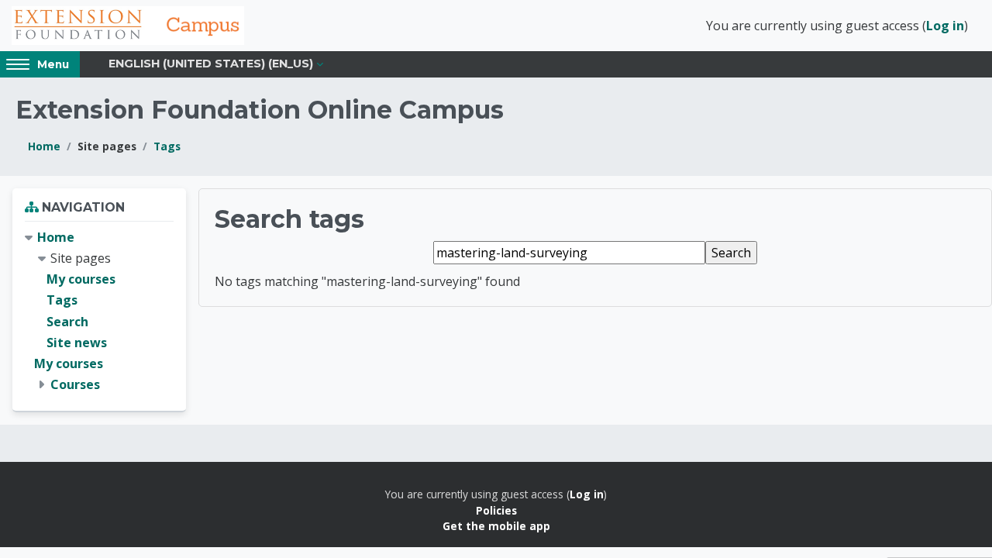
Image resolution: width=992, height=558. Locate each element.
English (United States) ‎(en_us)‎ (210, 64)
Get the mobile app (496, 525)
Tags (167, 146)
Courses (75, 384)
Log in (945, 25)
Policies (496, 510)
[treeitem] (99, 311)
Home (44, 146)
